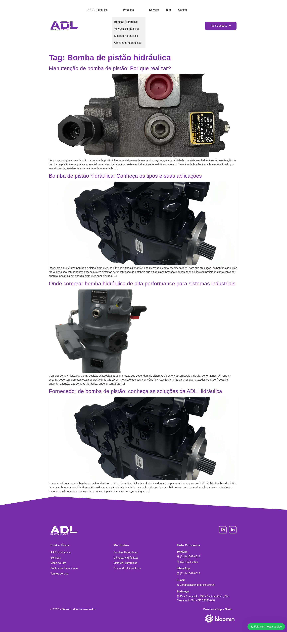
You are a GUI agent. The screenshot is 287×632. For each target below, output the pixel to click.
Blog (169, 9)
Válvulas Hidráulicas (126, 28)
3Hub (228, 609)
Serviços (154, 9)
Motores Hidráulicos (126, 35)
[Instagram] (223, 530)
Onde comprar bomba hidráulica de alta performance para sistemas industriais (142, 284)
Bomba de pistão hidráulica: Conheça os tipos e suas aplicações (125, 176)
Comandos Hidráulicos (127, 42)
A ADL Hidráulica (98, 9)
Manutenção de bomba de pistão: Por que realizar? (110, 68)
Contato (183, 9)
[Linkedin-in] (233, 530)
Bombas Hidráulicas (126, 21)
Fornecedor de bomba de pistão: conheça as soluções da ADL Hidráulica (135, 391)
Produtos (128, 9)
